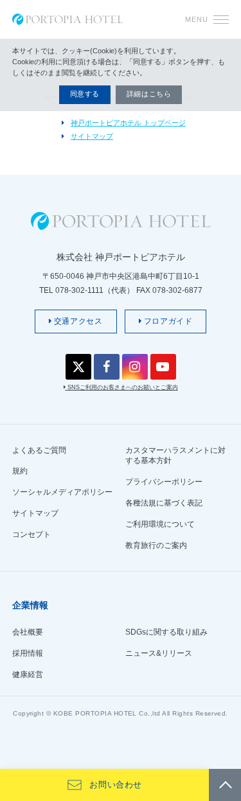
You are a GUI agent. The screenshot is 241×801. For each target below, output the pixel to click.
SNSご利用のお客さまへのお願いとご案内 (122, 387)
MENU (196, 19)
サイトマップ (92, 136)
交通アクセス (76, 321)
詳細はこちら (149, 94)
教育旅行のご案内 (156, 545)
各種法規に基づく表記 (163, 502)
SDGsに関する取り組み (166, 632)
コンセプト (31, 534)
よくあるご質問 (39, 450)
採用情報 (27, 653)
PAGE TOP (225, 785)
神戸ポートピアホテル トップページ (128, 123)
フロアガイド (166, 321)
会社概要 (27, 632)
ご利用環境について (160, 524)
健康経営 (27, 674)
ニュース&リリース (158, 653)
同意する (85, 94)
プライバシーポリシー (163, 481)
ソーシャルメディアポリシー (62, 492)
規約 (20, 470)
